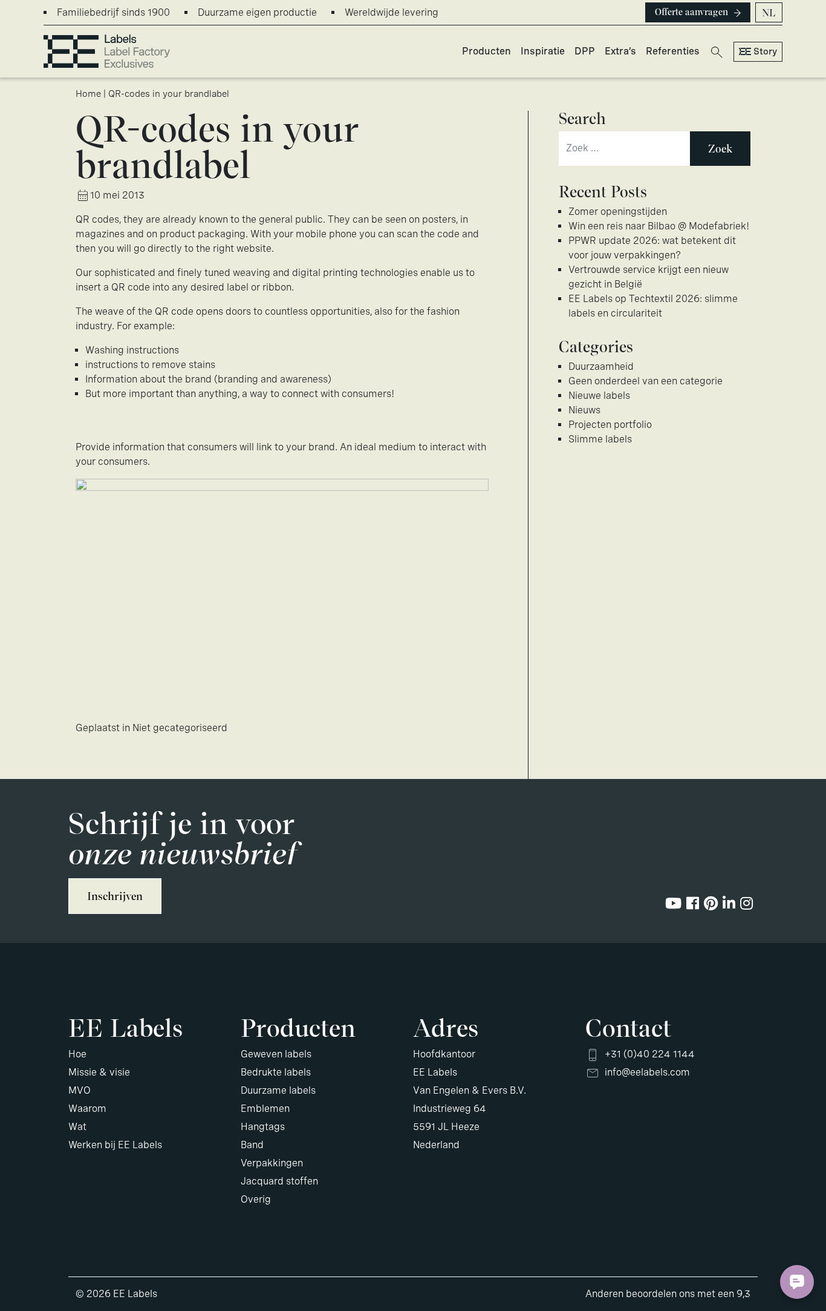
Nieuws (584, 410)
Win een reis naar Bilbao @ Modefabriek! (658, 226)
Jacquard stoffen (279, 1181)
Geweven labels (276, 1054)
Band (252, 1145)
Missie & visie (99, 1072)
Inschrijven (115, 896)
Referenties (673, 51)
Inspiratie (543, 51)
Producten (486, 51)
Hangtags (263, 1126)
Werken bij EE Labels (115, 1145)
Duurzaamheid (601, 366)
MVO (79, 1090)
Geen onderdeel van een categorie (645, 381)
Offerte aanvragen (691, 12)
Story (765, 51)
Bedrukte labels (276, 1072)
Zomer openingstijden (617, 211)
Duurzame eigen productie (257, 12)
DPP (584, 51)
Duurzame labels (278, 1090)
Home (88, 93)
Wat (77, 1126)
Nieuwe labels (599, 395)
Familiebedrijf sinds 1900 (113, 12)
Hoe (77, 1054)
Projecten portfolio (610, 424)
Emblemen (265, 1108)
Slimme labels (600, 439)
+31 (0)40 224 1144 (650, 1054)
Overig (256, 1199)
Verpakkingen (272, 1163)
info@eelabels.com (647, 1072)
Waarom (87, 1108)
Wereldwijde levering (391, 12)
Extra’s (620, 51)
